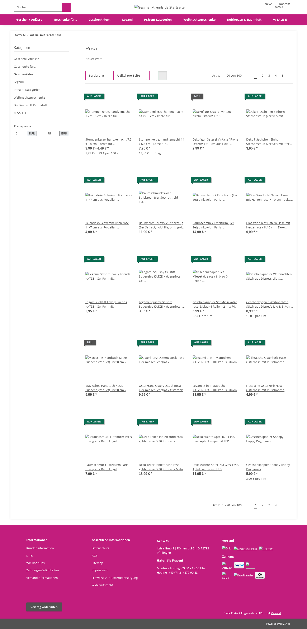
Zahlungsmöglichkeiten (42, 570)
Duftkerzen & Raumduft (30, 105)
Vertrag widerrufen (44, 607)
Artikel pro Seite (128, 75)
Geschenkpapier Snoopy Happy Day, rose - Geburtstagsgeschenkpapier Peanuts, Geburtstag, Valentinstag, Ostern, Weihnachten (268, 467)
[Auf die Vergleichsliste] (221, 97)
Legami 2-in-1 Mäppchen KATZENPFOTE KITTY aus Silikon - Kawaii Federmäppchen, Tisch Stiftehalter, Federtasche (216, 388)
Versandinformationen (42, 578)
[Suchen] (66, 7)
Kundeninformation (40, 548)
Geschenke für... (25, 66)
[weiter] (289, 75)
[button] (253, 7)
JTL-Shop (285, 623)
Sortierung (96, 75)
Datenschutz (100, 548)
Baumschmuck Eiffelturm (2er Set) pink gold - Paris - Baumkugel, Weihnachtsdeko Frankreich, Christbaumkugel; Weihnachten (213, 225)
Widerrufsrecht (102, 585)
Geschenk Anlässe (26, 59)
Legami (19, 82)
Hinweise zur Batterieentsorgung (115, 578)
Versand (276, 613)
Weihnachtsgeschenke (29, 97)
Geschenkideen (24, 74)
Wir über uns (35, 563)
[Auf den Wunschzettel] (232, 97)
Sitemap (97, 563)
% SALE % (20, 113)
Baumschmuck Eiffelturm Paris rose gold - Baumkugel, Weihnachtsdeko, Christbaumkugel (106, 467)
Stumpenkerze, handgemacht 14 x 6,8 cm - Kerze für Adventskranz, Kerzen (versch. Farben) (161, 141)
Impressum (100, 570)
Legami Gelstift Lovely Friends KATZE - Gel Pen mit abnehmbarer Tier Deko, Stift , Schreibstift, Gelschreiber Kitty (106, 304)
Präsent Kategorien (27, 90)
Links (29, 556)
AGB (95, 556)
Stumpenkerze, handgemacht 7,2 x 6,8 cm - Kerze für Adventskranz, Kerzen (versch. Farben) (108, 141)
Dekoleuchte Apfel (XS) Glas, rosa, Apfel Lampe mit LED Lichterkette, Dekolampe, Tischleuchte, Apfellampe (216, 467)
